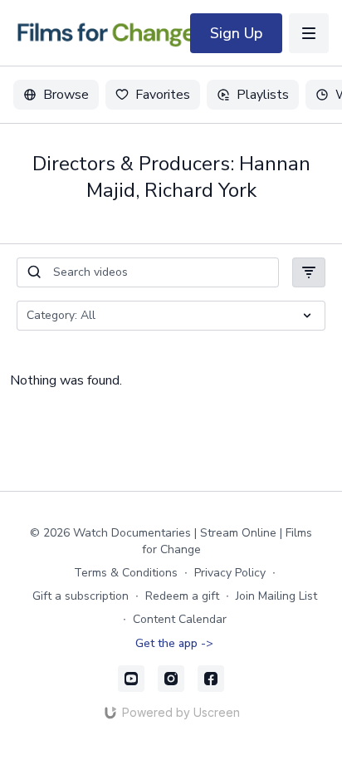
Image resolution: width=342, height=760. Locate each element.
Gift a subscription (80, 596)
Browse (66, 95)
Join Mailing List (276, 596)
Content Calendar (180, 619)
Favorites (162, 95)
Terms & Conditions (126, 573)
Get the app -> (174, 643)
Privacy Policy (230, 573)
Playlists (263, 95)
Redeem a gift (182, 596)
